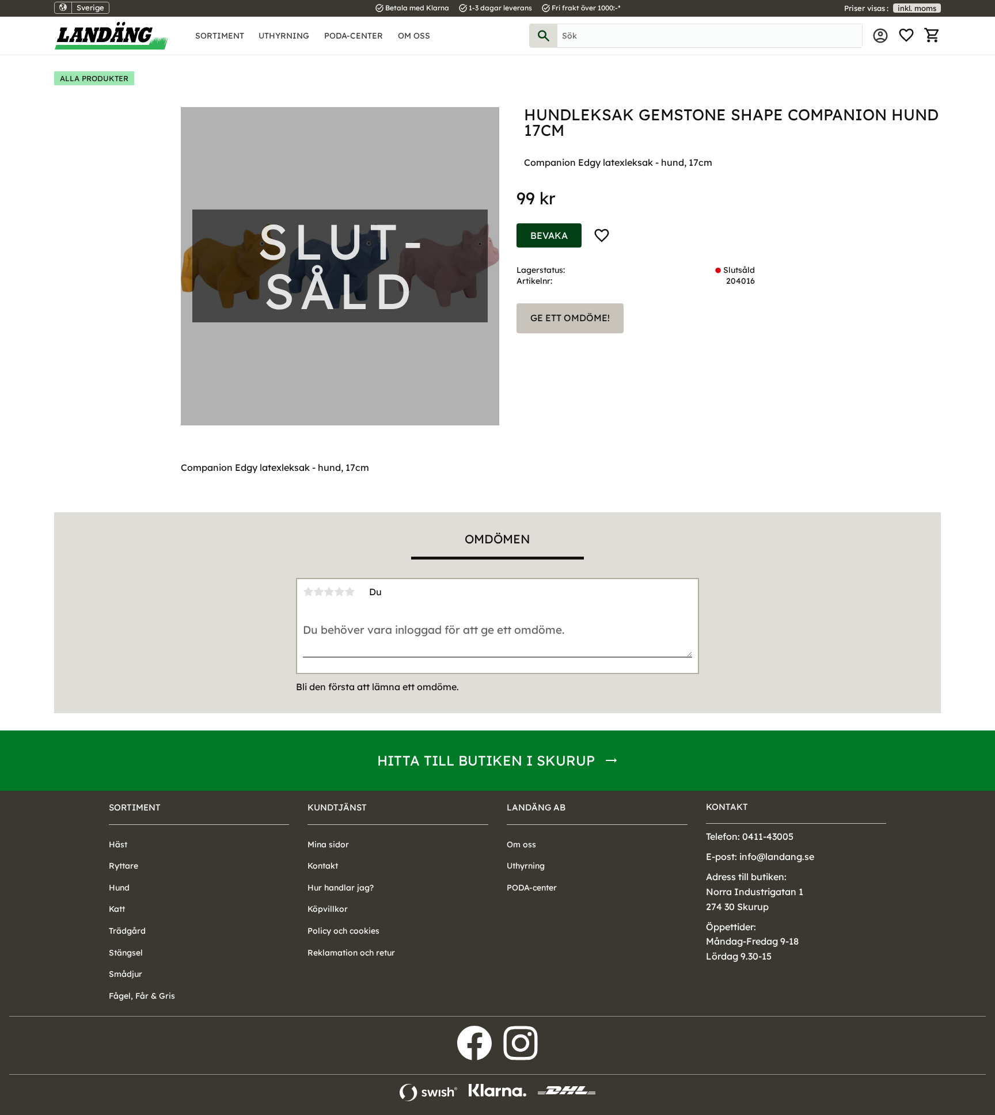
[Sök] (543, 35)
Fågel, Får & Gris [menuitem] (142, 996)
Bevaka (549, 235)
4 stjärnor (339, 592)
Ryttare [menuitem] (123, 866)
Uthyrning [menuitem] (284, 36)
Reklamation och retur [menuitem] (351, 952)
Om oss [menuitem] (414, 36)
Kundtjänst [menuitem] (337, 807)
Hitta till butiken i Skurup (486, 760)
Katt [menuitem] (117, 909)
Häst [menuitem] (118, 844)
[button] (906, 35)
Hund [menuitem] (119, 887)
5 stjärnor (349, 592)
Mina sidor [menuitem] (880, 35)
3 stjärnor (329, 592)
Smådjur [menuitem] (125, 974)
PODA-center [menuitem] (353, 36)
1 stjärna (308, 592)
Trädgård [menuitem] (127, 931)
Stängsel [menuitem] (126, 952)
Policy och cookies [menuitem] (343, 931)
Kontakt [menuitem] (322, 866)
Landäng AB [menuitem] (536, 807)
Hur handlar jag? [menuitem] (340, 887)
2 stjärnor (318, 592)
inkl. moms (917, 8)
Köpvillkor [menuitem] (327, 909)
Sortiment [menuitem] (219, 36)
